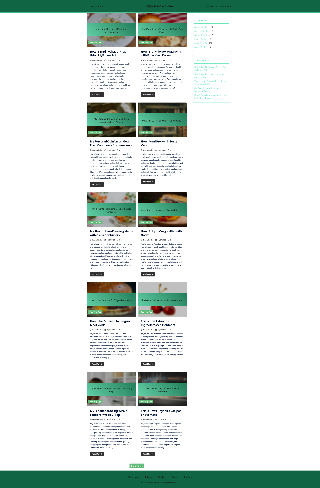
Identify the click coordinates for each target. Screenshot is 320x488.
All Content (225, 6)
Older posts (137, 466)
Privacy (148, 477)
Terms (175, 477)
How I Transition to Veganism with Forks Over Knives (160, 53)
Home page (133, 477)
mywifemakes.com (160, 6)
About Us (102, 6)
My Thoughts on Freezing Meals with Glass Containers (111, 233)
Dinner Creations (202, 35)
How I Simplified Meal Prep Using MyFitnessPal (108, 53)
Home (92, 6)
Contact (188, 477)
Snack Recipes (201, 47)
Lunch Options (201, 39)
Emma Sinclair (97, 60)
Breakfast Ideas (201, 27)
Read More (96, 95)
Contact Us (211, 6)
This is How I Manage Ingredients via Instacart (158, 323)
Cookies (162, 477)
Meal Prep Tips (95, 42)
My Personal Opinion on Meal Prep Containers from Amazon (111, 143)
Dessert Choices (202, 31)
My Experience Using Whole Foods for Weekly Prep (108, 413)
